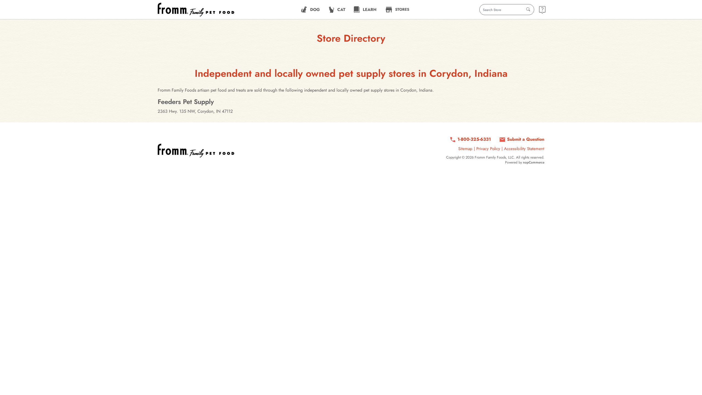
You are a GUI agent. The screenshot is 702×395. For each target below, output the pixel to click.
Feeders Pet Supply (186, 101)
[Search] (528, 9)
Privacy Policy (488, 149)
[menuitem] (310, 10)
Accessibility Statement (524, 149)
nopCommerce (533, 162)
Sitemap (465, 149)
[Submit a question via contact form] (542, 10)
